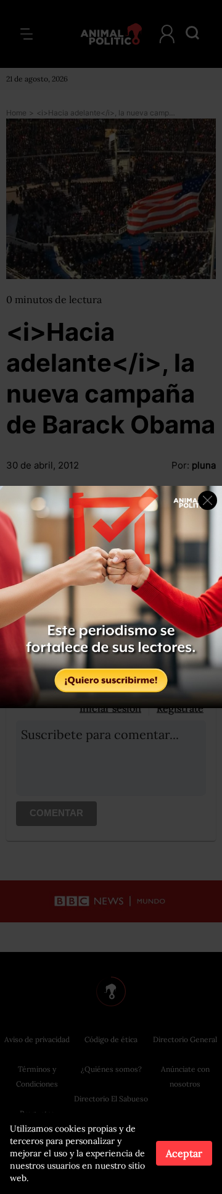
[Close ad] (207, 500)
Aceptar (184, 1153)
